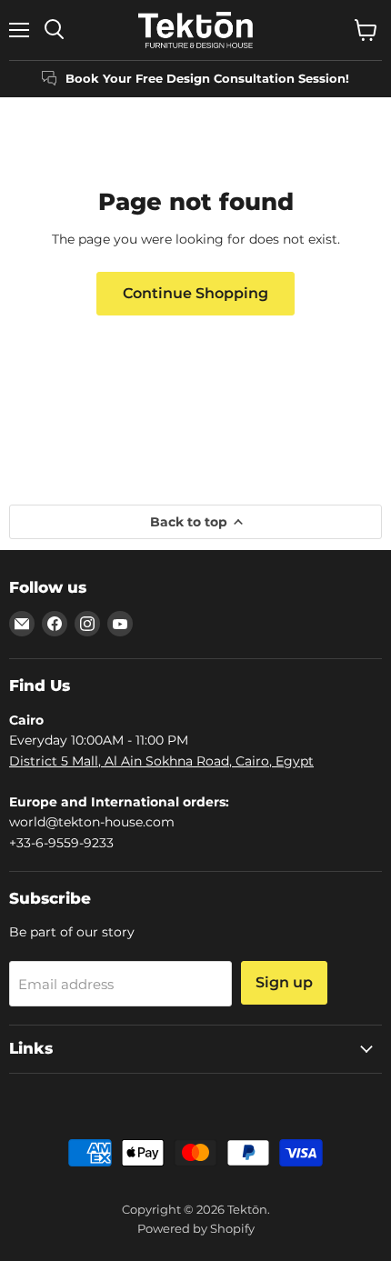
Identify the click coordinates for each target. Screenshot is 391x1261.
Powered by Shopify (196, 1228)
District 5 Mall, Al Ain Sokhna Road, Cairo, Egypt (161, 761)
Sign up (284, 982)
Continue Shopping (195, 293)
